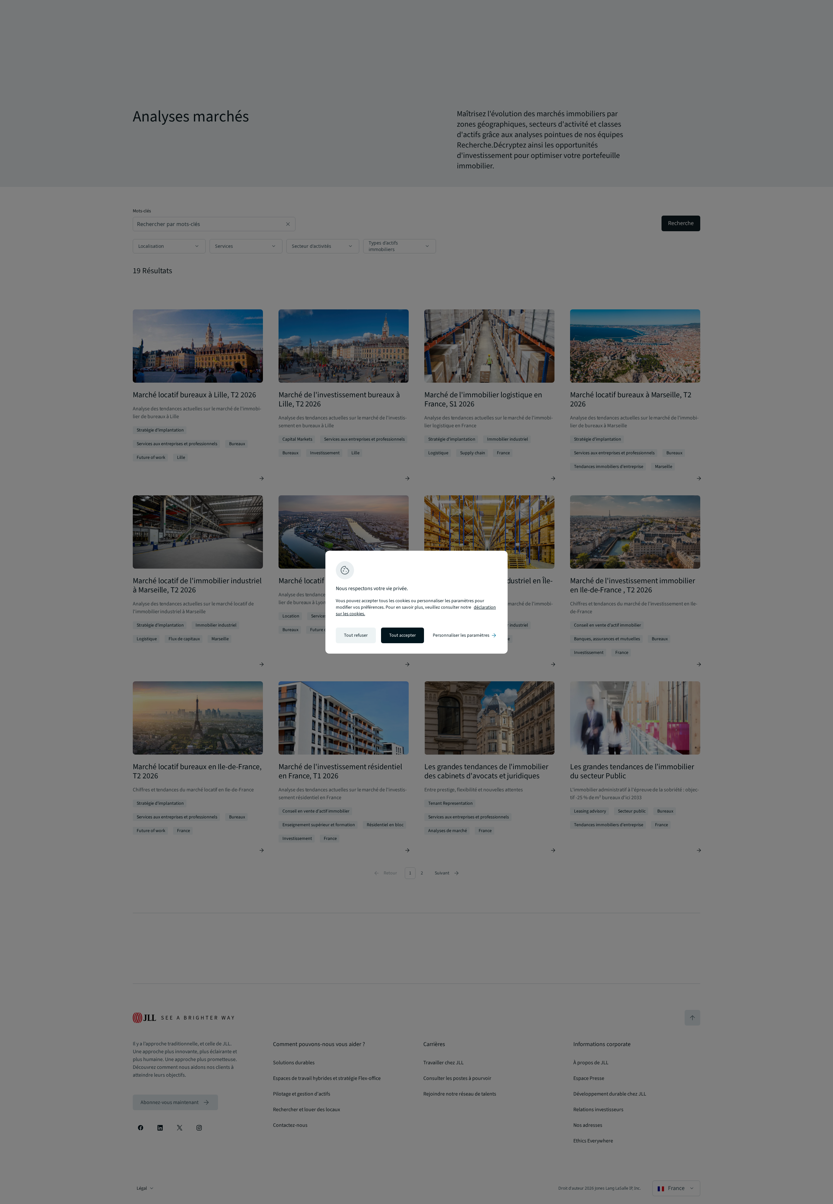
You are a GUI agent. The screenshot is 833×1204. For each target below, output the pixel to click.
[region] (416, 602)
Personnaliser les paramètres (465, 635)
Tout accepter (402, 635)
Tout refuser (356, 635)
